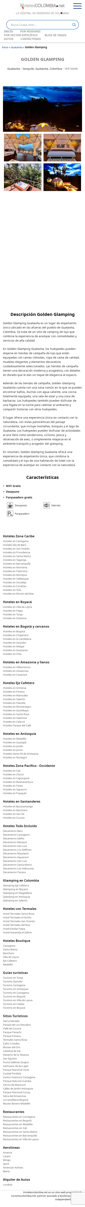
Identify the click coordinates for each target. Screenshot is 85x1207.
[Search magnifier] (74, 24)
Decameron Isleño (13, 838)
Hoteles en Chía (12, 654)
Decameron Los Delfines (17, 849)
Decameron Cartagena (16, 834)
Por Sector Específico (21, 35)
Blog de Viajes (55, 35)
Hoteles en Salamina (15, 718)
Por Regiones (30, 31)
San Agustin (10, 1058)
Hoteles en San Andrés (16, 548)
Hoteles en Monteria (15, 567)
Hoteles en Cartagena (15, 541)
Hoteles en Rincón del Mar (18, 593)
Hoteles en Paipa (13, 610)
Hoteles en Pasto (13, 785)
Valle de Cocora (12, 1028)
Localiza (7, 1184)
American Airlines (13, 1167)
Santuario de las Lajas (15, 1066)
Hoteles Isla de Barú (14, 545)
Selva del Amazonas (14, 1096)
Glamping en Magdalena (17, 893)
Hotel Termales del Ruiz (16, 925)
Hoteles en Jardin (13, 746)
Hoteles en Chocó (13, 774)
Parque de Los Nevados (17, 1024)
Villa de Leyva (11, 957)
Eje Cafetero (10, 960)
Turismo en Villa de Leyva (17, 1000)
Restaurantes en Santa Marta (20, 1132)
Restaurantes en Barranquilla (20, 1135)
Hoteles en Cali (11, 770)
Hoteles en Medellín (14, 738)
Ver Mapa (71, 69)
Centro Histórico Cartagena (19, 1077)
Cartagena (9, 945)
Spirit (6, 1164)
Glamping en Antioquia (16, 896)
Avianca (7, 1152)
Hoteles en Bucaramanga (18, 806)
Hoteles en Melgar (14, 646)
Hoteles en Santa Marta (17, 556)
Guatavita (16, 47)
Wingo (7, 1160)
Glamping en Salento (15, 900)
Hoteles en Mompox (15, 575)
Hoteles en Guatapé (14, 742)
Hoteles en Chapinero (15, 635)
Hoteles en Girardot (14, 642)
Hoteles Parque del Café (17, 725)
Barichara (8, 953)
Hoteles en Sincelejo (14, 582)
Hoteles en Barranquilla (16, 563)
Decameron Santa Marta (17, 864)
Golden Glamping (42, 59)
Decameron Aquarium (16, 857)
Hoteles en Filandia (14, 703)
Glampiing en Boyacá (15, 889)
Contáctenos (31, 39)
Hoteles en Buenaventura (18, 782)
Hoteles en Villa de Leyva (17, 607)
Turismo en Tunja (13, 977)
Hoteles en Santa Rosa (16, 714)
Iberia (6, 1171)
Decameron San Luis (15, 846)
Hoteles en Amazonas (15, 671)
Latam (6, 1156)
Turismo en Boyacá (14, 1007)
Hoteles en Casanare (15, 674)
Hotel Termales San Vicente (19, 921)
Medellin (8, 964)
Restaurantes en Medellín (18, 1124)
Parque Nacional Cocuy (16, 1092)
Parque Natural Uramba (17, 1081)
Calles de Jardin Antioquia (18, 1088)
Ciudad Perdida (12, 1073)
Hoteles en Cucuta (14, 817)
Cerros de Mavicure (14, 1084)
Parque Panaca (12, 1036)
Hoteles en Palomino (15, 571)
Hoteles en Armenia (14, 688)
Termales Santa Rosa (15, 1039)
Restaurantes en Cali (15, 1128)
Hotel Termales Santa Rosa (18, 913)
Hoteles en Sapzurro (15, 789)
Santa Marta (10, 949)
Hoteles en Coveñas (14, 586)
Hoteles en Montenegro (17, 706)
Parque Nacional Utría (16, 1069)
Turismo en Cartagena (16, 992)
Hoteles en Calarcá (14, 721)
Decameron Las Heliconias (18, 868)
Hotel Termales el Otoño (17, 917)
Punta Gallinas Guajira (16, 1062)
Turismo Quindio (13, 981)
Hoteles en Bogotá (14, 631)
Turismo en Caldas (13, 1004)
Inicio (8, 31)
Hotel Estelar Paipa (14, 928)
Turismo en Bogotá (14, 996)
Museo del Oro (11, 1047)
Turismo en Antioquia (15, 989)
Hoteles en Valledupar (16, 578)
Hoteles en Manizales (15, 695)
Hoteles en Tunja (13, 614)
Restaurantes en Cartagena (19, 1116)
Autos (8, 39)
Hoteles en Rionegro (15, 757)
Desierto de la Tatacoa (16, 1054)
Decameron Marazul (15, 842)
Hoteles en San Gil (13, 814)
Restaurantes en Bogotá (17, 1120)
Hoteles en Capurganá (16, 778)
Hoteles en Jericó (13, 750)
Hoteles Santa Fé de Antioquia (20, 753)
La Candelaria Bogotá (15, 1100)
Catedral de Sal (11, 1051)
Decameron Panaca (14, 872)
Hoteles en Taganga (14, 560)
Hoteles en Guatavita (15, 650)
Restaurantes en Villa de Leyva (21, 1139)
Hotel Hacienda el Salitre (17, 932)
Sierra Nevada (11, 1021)
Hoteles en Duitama (14, 618)
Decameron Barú (13, 831)
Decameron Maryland (15, 853)
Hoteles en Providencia (16, 552)
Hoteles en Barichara (15, 810)
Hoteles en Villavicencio (16, 667)
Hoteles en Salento (14, 699)
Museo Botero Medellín (16, 1103)
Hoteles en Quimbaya (15, 710)
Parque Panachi (12, 1032)
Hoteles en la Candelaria (17, 639)
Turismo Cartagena (14, 985)
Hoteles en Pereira (14, 691)
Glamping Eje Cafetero (16, 885)
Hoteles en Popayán (15, 793)
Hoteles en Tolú (12, 590)
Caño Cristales (11, 1043)
